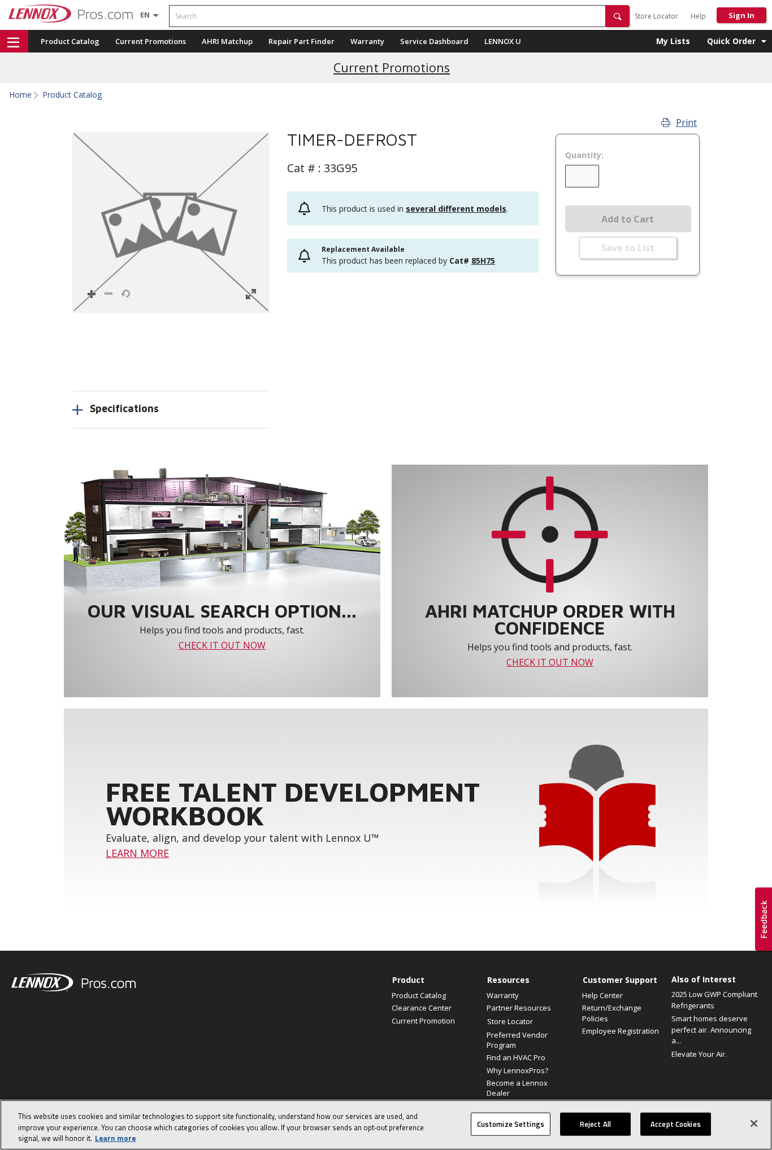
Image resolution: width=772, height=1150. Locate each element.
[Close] (753, 1123)
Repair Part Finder (301, 41)
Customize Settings (510, 1123)
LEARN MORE (137, 853)
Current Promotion (423, 1021)
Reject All (595, 1123)
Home (20, 95)
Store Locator (656, 16)
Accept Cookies (675, 1123)
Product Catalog (70, 41)
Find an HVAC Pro (516, 1057)
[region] (386, 1125)
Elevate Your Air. (699, 1054)
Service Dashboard (434, 41)
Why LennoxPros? (517, 1070)
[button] (618, 16)
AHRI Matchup (227, 41)
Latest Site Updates (392, 67)
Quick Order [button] (731, 41)
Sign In (741, 15)
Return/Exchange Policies (611, 1013)
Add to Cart (627, 219)
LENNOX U (502, 41)
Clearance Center (422, 1008)
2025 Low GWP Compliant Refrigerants (714, 1000)
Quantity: (584, 155)
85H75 (483, 260)
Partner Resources (519, 1008)
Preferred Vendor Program (517, 1040)
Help (698, 16)
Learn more (115, 1138)
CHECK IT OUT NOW (222, 645)
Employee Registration (620, 1031)
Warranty (367, 41)
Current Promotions (150, 41)
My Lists (673, 41)
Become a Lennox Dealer (517, 1088)
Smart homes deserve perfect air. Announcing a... (711, 1029)
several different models (456, 208)
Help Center (602, 995)
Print (686, 122)
